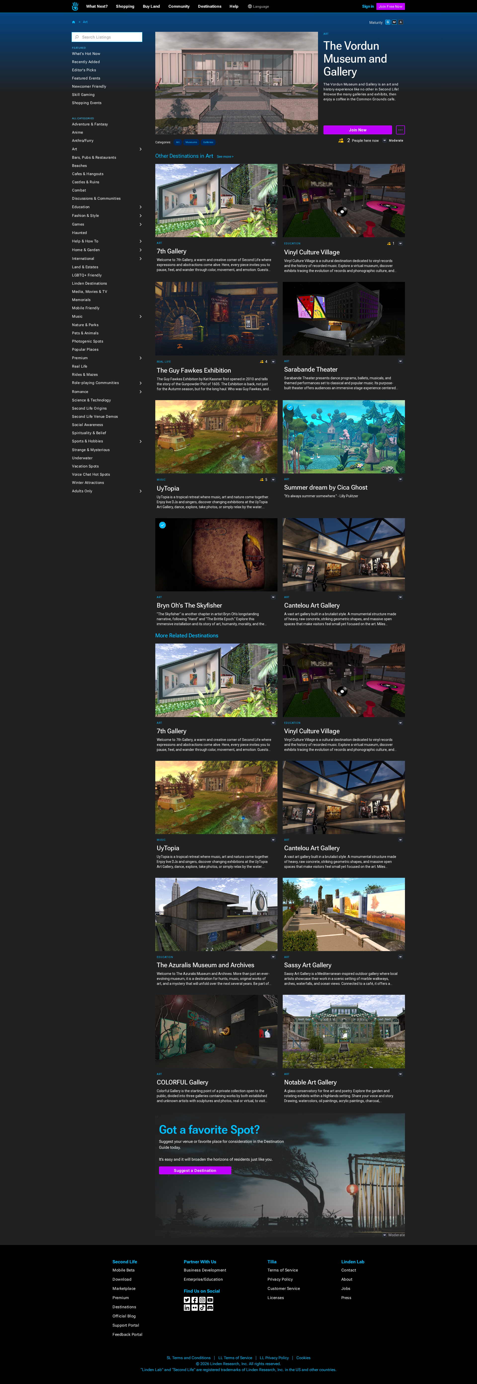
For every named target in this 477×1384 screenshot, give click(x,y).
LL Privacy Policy (274, 1357)
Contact (348, 1270)
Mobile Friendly (86, 308)
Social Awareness (87, 425)
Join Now (357, 130)
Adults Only (82, 491)
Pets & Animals (85, 333)
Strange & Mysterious (91, 450)
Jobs (346, 1288)
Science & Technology (91, 400)
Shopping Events (87, 103)
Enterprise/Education (203, 1279)
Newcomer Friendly (89, 86)
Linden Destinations (89, 283)
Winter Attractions (88, 482)
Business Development (205, 1270)
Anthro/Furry (82, 140)
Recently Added (86, 62)
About (347, 1279)
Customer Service (284, 1288)
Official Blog (124, 1316)
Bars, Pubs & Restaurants (94, 157)
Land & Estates (85, 267)
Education (81, 207)
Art (85, 22)
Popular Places (85, 349)
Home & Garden (86, 250)
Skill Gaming (83, 94)
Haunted (79, 233)
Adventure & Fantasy (90, 124)
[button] (97, 6)
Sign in (368, 6)
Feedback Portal (128, 1334)
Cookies (303, 1357)
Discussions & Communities (96, 198)
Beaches (79, 165)
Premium (80, 358)
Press (346, 1297)
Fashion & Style (85, 215)
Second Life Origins (89, 408)
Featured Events (86, 78)
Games (78, 224)
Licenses (276, 1297)
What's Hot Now (86, 53)
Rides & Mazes (85, 374)
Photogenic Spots (87, 341)
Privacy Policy (280, 1279)
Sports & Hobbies (87, 441)
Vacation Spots (85, 466)
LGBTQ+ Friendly (87, 275)
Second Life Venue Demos (95, 416)
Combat (79, 190)
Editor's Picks (84, 70)
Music (77, 316)
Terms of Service (283, 1270)
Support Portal (126, 1325)
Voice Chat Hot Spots (91, 474)
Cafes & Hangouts (87, 174)
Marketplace (124, 1288)
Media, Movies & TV (89, 291)
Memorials (81, 300)
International (83, 258)
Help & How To (85, 241)
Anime (77, 132)
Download (122, 1279)
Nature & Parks (85, 325)
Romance (80, 391)
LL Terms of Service (235, 1357)
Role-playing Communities (95, 383)
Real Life (79, 366)
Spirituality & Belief (89, 433)
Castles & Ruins (85, 182)
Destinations (124, 1307)
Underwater (82, 458)
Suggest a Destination (195, 1170)
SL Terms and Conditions (189, 1357)
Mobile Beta (124, 1270)
